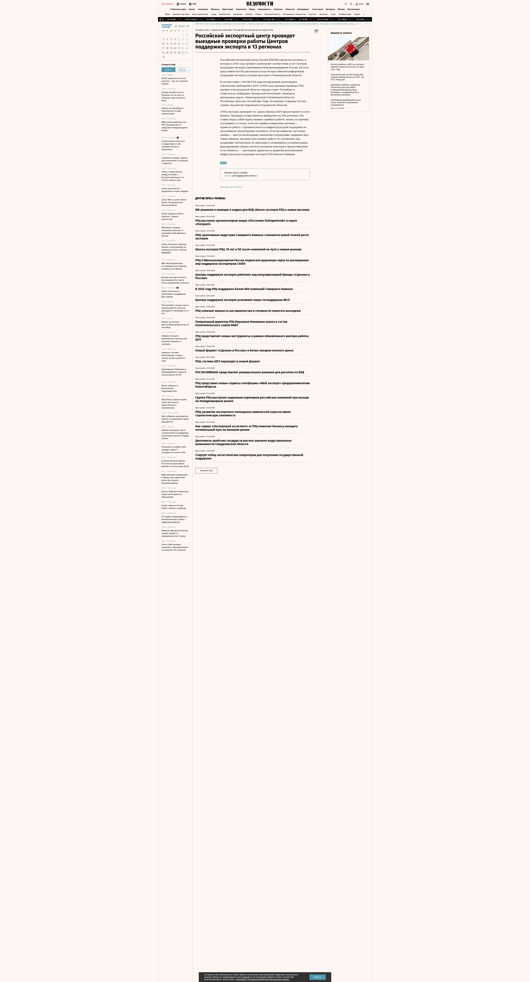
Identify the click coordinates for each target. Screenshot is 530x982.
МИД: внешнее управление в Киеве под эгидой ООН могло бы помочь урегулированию (174, 479)
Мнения (341, 9)
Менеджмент (303, 9)
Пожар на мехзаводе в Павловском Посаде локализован (172, 111)
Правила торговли (181, 14)
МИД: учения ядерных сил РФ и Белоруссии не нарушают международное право (174, 126)
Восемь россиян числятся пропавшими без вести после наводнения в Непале (175, 280)
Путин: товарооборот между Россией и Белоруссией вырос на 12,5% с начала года (172, 176)
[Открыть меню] (367, 4)
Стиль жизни (317, 9)
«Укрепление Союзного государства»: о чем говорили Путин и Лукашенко (173, 145)
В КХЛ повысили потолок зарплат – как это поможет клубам (174, 81)
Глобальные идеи (178, 9)
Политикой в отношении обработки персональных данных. (262, 979)
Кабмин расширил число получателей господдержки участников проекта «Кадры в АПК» (175, 434)
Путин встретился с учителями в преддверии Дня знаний (173, 294)
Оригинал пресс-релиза (231, 187)
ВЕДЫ (167, 14)
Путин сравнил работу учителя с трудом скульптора (172, 216)
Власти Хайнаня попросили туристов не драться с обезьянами (174, 494)
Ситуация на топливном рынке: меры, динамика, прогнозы (346, 24)
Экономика (203, 9)
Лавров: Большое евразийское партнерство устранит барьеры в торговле (174, 340)
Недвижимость (264, 9)
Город (213, 14)
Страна (258, 14)
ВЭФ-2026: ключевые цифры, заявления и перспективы (220, 24)
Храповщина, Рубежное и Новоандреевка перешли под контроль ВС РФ (173, 372)
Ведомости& (224, 14)
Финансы (215, 9)
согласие (246, 977)
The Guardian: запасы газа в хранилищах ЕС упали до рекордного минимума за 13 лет (175, 309)
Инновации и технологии (294, 14)
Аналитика (238, 14)
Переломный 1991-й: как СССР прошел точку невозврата (292, 24)
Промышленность (272, 14)
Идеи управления (200, 14)
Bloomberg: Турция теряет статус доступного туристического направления (174, 403)
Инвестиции (227, 9)
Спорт (333, 14)
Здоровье (323, 14)
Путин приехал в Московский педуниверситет (169, 388)
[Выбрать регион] (345, 4)
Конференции (345, 14)
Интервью (330, 9)
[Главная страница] (260, 4)
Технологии (241, 9)
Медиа (252, 9)
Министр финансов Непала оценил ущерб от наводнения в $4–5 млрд (174, 533)
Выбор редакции (256, 24)
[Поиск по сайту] (351, 4)
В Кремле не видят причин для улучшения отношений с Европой (174, 161)
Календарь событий (166, 26)
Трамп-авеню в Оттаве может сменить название (173, 506)
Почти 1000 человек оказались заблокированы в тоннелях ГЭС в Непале (174, 547)
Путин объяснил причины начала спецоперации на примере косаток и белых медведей (174, 248)
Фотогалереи (354, 9)
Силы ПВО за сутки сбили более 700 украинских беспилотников (173, 202)
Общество (290, 9)
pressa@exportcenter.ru (244, 175)
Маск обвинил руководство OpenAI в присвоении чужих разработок (175, 419)
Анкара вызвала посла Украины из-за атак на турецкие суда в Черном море (173, 96)
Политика (278, 9)
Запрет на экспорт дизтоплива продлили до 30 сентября (175, 325)
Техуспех (312, 14)
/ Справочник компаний (220, 30)
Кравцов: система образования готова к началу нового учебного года (173, 356)
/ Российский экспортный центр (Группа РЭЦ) (252, 30)
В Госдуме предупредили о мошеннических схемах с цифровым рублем (174, 519)
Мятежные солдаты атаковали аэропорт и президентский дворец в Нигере (173, 231)
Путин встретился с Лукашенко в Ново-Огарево (174, 190)
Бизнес (192, 9)
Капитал (249, 14)
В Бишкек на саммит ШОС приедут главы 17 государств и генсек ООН (173, 450)
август (182, 26)
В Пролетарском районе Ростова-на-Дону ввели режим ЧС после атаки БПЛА (175, 464)
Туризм (357, 14)
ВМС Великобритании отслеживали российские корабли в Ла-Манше (173, 266)
